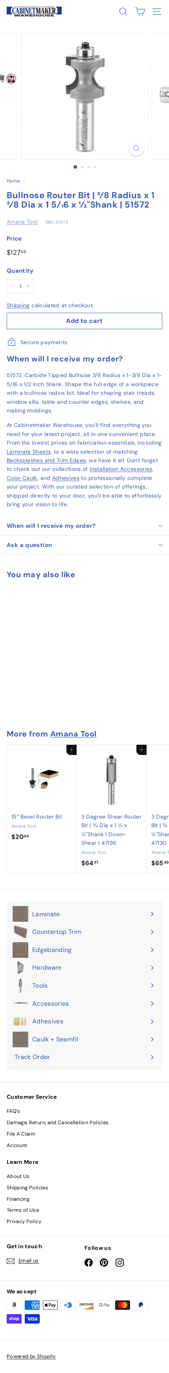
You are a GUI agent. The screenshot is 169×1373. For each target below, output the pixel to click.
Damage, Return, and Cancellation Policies (57, 1122)
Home (13, 181)
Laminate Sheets (29, 451)
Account (17, 1145)
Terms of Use (23, 1210)
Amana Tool (22, 221)
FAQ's (13, 1111)
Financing (18, 1199)
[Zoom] (136, 148)
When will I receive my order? (51, 526)
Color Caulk (22, 477)
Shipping (18, 305)
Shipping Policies (27, 1187)
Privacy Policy (24, 1221)
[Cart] (140, 11)
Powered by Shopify (31, 1356)
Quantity (20, 271)
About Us (18, 1176)
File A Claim (21, 1133)
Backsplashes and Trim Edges (46, 460)
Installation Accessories (121, 468)
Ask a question (29, 545)
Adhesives (65, 477)
